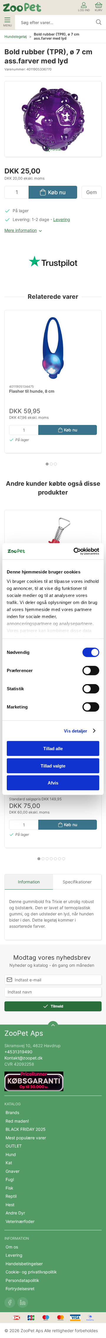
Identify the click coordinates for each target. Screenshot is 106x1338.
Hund (11, 1154)
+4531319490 (18, 1051)
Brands (12, 1112)
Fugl (10, 1179)
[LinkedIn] (22, 1302)
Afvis (53, 782)
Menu (7, 25)
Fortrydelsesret (20, 1288)
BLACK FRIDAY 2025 (26, 1129)
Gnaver (12, 1171)
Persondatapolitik (22, 1280)
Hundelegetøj (15, 36)
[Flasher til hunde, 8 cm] (53, 347)
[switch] (90, 670)
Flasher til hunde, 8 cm (31, 391)
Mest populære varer (26, 1137)
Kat (9, 1162)
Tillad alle (53, 748)
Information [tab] (29, 881)
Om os (12, 1246)
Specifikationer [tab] (77, 881)
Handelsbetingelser (24, 1263)
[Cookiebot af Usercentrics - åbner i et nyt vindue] (74, 551)
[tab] (47, 464)
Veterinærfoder (20, 1221)
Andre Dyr (15, 1212)
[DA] (22, 7)
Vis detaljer (75, 730)
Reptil (11, 1196)
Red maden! (17, 1120)
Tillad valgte (53, 765)
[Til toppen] (53, 1026)
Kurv (98, 10)
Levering (61, 219)
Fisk (9, 1187)
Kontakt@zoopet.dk (23, 1057)
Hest (10, 1204)
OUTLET (14, 1145)
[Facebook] (9, 1302)
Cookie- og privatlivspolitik (31, 1271)
